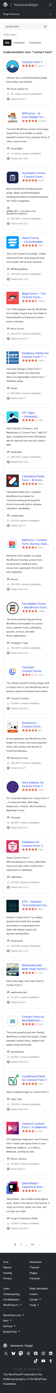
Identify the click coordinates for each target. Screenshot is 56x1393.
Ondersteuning (11, 1294)
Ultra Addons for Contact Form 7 (33, 784)
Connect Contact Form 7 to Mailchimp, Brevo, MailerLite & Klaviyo (35, 1125)
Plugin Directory (11, 14)
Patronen (35, 1278)
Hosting (7, 1273)
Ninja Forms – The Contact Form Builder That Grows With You (34, 295)
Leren (6, 1288)
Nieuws (7, 1267)
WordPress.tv (12, 1305)
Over (6, 1261)
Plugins (33, 1273)
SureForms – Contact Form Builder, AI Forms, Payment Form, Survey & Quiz (33, 724)
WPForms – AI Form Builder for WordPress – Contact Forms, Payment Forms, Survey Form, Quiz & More (35, 115)
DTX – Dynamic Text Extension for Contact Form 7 (34, 903)
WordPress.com (13, 1315)
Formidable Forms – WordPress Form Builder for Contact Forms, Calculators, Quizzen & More (34, 605)
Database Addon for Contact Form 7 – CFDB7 (35, 355)
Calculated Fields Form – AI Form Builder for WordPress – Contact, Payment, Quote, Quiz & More (35, 478)
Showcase (36, 1261)
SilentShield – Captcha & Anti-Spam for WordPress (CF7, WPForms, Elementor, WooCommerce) (36, 1185)
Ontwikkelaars (11, 1299)
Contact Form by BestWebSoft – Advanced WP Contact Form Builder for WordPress (33, 1018)
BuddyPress (11, 1331)
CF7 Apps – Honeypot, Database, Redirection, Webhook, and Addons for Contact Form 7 (35, 414)
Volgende (39, 1244)
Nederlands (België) (21, 1345)
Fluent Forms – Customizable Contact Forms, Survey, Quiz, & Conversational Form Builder (35, 239)
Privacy (7, 1278)
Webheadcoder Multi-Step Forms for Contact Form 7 (35, 967)
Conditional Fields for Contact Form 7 (34, 1078)
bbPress (9, 1326)
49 (32, 1244)
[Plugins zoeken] (45, 26)
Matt (7, 1320)
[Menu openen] (51, 4)
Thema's (34, 1267)
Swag (34, 1305)
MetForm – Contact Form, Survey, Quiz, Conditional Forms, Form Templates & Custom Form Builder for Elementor (36, 541)
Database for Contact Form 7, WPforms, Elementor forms (35, 844)
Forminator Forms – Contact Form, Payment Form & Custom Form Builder (36, 175)
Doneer (35, 1299)
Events (33, 1294)
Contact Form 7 (32, 62)
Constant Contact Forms (32, 669)
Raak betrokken (39, 1288)
